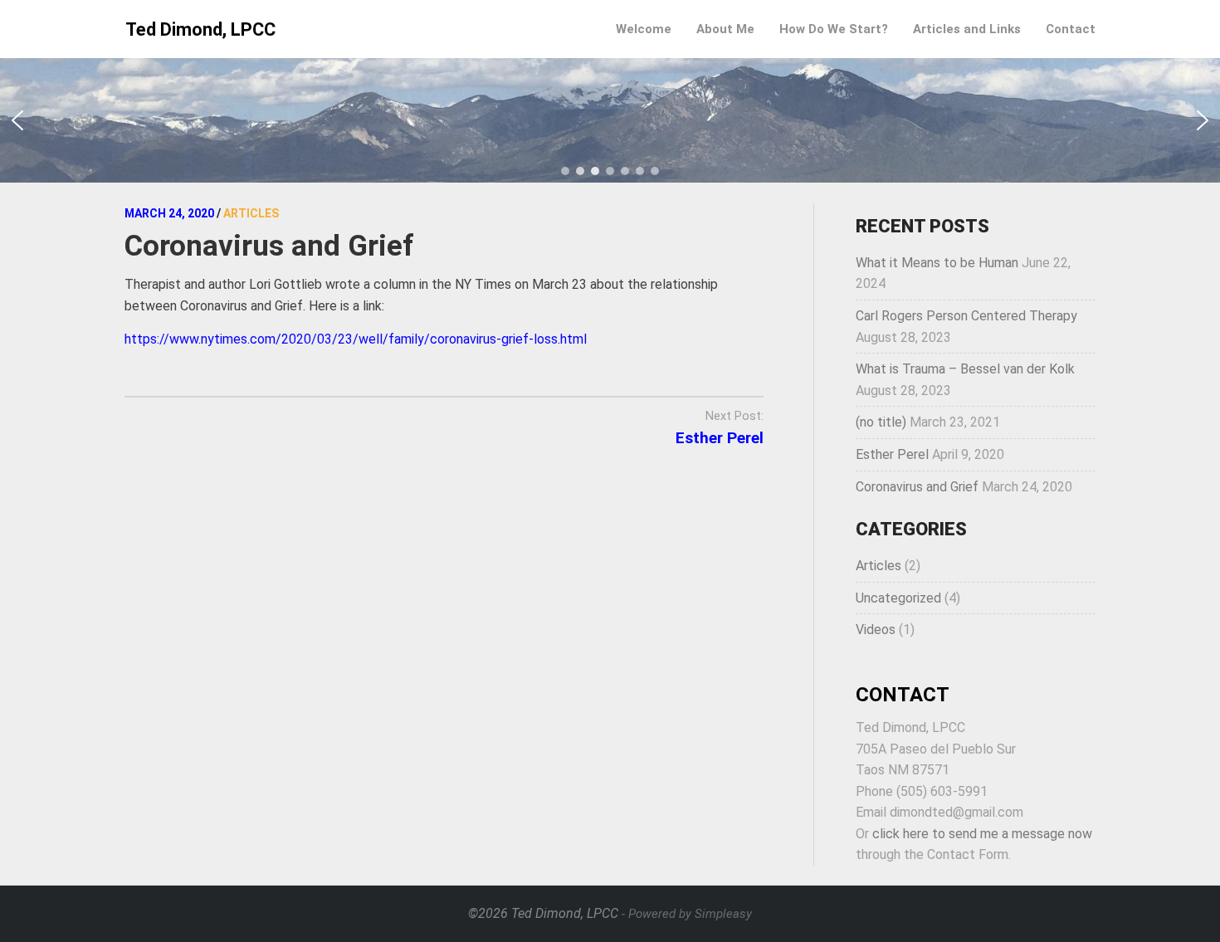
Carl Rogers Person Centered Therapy (966, 316)
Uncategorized (898, 598)
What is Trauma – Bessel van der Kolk (965, 369)
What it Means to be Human (937, 263)
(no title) (881, 422)
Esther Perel (720, 437)
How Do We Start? (833, 29)
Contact (1071, 29)
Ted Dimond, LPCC (200, 29)
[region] (610, 120)
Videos (875, 629)
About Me (725, 29)
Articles (878, 565)
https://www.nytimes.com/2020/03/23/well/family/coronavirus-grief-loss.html (355, 339)
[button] (17, 120)
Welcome (643, 29)
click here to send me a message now (982, 834)
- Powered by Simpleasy (687, 913)
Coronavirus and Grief (917, 487)
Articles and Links (967, 29)
